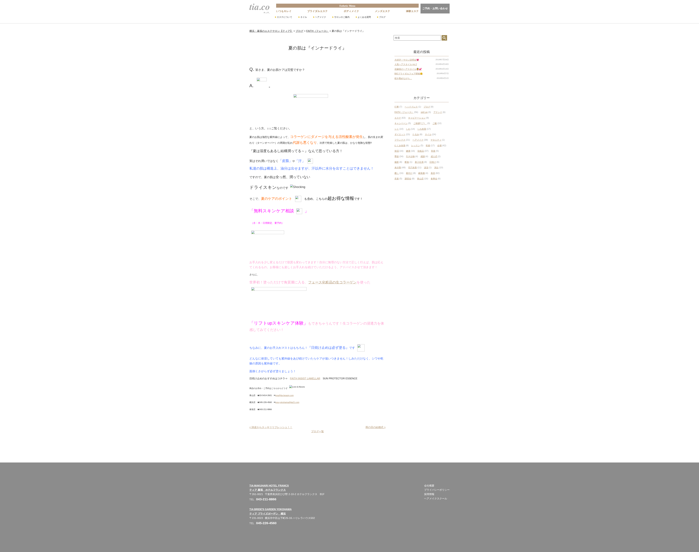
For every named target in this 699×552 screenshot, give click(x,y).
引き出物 (410, 156)
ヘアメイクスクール (435, 498)
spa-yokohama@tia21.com (287, 402)
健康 (408, 151)
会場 (439, 145)
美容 (433, 173)
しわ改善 (421, 129)
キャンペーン (401, 123)
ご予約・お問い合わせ (435, 8)
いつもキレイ (283, 11)
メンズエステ (382, 11)
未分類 (397, 167)
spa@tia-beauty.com (284, 395)
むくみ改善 (399, 145)
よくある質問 (364, 17)
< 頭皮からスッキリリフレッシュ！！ (270, 427)
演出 (436, 167)
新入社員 (419, 162)
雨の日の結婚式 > (376, 427)
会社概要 (429, 485)
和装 (433, 151)
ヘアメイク (320, 17)
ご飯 (435, 123)
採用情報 (429, 494)
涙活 (426, 167)
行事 (396, 107)
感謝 (422, 156)
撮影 (396, 162)
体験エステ (412, 11)
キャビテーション (417, 118)
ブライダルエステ (317, 11)
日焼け (432, 162)
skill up (424, 112)
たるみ (415, 134)
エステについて (284, 17)
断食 (407, 162)
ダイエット (399, 134)
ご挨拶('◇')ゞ (420, 123)
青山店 (420, 178)
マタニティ (436, 140)
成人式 (434, 156)
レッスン (415, 145)
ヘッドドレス (411, 107)
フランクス (399, 140)
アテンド (437, 112)
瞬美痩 (421, 173)
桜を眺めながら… (403, 78)
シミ (396, 129)
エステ (397, 118)
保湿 (396, 151)
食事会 (434, 178)
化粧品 (420, 151)
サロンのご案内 (342, 17)
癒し (396, 173)
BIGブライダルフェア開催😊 (408, 73)
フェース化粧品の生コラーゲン (332, 282)
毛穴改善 (412, 167)
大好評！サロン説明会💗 (406, 60)
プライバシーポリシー (437, 489)
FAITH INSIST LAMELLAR (305, 378)
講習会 (408, 178)
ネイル (303, 17)
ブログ (382, 17)
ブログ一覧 (317, 431)
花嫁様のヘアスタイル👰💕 (408, 69)
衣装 (396, 178)
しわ (408, 129)
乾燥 (428, 145)
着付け (409, 173)
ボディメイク (351, 11)
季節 (396, 156)
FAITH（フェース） (404, 112)
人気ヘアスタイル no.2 (405, 64)
